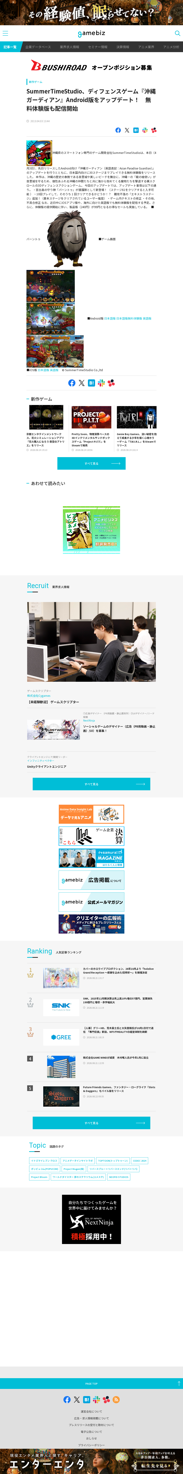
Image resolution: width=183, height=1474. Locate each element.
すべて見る (91, 463)
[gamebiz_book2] (91, 530)
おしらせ (91, 1438)
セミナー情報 (97, 46)
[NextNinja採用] (91, 1219)
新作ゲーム (35, 82)
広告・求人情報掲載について (91, 1418)
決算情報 (122, 46)
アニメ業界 (146, 46)
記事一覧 (10, 46)
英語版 (147, 318)
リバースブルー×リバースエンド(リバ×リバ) (113, 1169)
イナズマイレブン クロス (44, 1160)
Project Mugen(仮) (74, 1169)
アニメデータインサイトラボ (78, 1160)
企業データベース (38, 46)
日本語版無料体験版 (129, 318)
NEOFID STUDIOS (118, 1177)
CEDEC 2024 (139, 1160)
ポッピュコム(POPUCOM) (44, 1169)
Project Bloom (39, 1177)
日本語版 (110, 318)
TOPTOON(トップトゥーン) (113, 1160)
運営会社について (91, 1411)
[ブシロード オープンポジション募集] (91, 66)
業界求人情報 (69, 46)
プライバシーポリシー (91, 1445)
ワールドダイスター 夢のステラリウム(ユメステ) (78, 1177)
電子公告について (91, 1432)
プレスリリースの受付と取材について (91, 1425)
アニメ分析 (171, 46)
